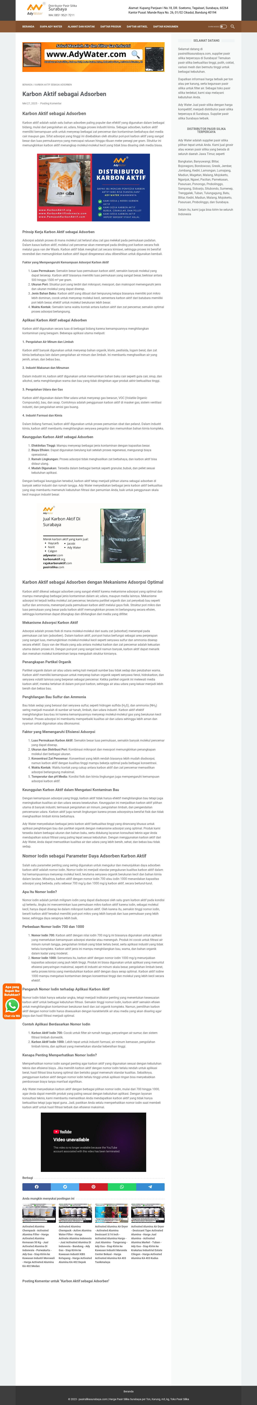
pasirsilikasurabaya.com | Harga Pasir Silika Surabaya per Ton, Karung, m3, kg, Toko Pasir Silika (134, 1399)
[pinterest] (93, 1187)
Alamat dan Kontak (81, 26)
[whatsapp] (122, 1187)
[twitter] (65, 1187)
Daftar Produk (110, 26)
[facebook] (36, 1187)
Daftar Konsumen (165, 26)
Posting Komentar (51, 103)
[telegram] (150, 1187)
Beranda (28, 26)
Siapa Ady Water (51, 26)
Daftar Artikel (137, 26)
